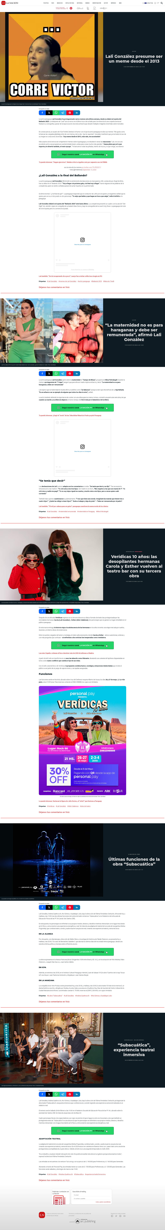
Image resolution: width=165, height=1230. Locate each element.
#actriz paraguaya (84, 281)
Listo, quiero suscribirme (103, 1202)
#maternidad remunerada (67, 511)
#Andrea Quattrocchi (82, 996)
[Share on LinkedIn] (76, 112)
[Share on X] (49, 112)
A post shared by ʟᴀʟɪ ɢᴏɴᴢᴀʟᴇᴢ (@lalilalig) (82, 269)
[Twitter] (116, 1216)
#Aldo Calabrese (73, 806)
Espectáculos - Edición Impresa (134, 1040)
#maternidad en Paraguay (86, 511)
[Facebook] (112, 1216)
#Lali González (52, 281)
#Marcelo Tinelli (108, 281)
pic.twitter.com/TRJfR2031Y (91, 167)
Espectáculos (130, 551)
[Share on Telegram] (62, 112)
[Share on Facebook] (42, 112)
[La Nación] (9, 3)
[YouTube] (124, 1216)
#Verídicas (50, 806)
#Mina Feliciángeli (102, 511)
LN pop (134, 51)
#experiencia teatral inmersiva (95, 1174)
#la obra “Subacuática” (54, 996)
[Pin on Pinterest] (69, 112)
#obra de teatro (85, 806)
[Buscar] (162, 3)
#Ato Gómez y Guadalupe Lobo (101, 996)
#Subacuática (79, 1174)
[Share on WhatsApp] (56, 112)
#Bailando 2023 (96, 281)
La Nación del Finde (134, 854)
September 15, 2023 (89, 170)
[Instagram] (120, 1216)
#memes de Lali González (67, 281)
